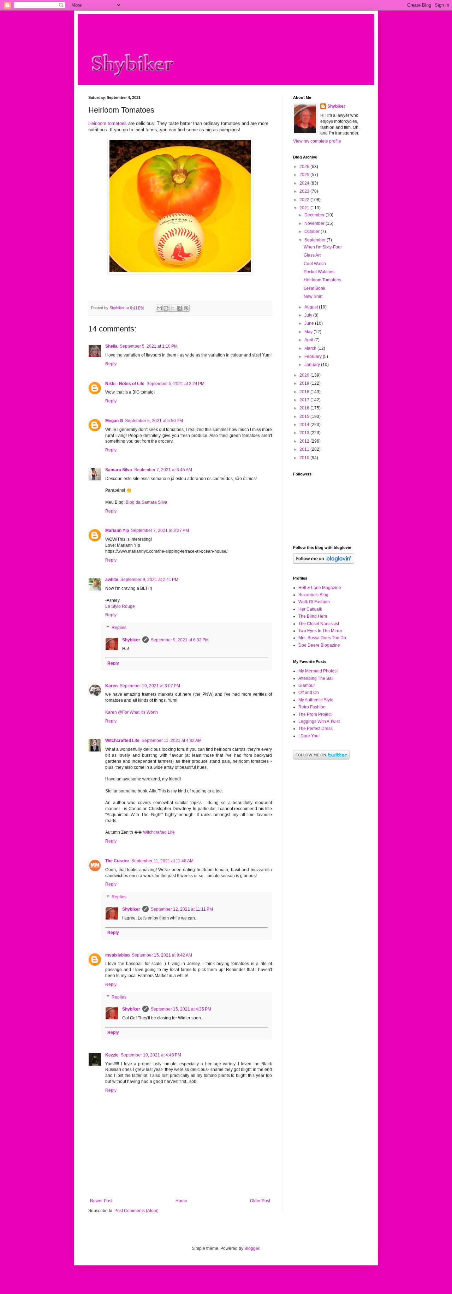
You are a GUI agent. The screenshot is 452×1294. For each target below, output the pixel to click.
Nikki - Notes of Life (124, 383)
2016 (304, 408)
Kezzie (112, 1055)
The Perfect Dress (315, 728)
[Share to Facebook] (179, 308)
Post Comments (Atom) (136, 1210)
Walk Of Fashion (314, 601)
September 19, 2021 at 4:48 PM (151, 1055)
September (315, 240)
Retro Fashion (312, 707)
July (308, 315)
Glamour (306, 685)
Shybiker (131, 639)
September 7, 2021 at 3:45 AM (163, 469)
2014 (304, 424)
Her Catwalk (310, 609)
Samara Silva (118, 469)
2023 (304, 191)
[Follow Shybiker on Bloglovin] (323, 562)
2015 (304, 416)
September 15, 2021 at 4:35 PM (181, 1009)
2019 (304, 383)
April (309, 339)
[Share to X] (172, 308)
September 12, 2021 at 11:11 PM (182, 909)
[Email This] (159, 308)
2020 (304, 375)
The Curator (117, 860)
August (311, 307)
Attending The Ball (316, 678)
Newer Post (101, 1200)
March (310, 348)
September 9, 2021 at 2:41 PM (149, 579)
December (315, 214)
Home (181, 1200)
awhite (111, 579)
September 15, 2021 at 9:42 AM (162, 955)
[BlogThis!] (166, 308)
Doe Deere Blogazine (319, 645)
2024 (304, 183)
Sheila (111, 346)
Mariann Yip (117, 530)
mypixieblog (117, 955)
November (315, 223)
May (309, 331)
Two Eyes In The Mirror (320, 630)
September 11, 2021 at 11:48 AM (162, 860)
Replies (119, 627)
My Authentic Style (315, 699)
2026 (304, 166)
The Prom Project (315, 714)
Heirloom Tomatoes (322, 279)
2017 (304, 399)
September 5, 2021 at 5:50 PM (154, 420)
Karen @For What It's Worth (131, 712)
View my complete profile (317, 141)
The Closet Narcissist (318, 623)
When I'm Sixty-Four (323, 247)
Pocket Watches (319, 271)
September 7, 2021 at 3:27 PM (160, 530)
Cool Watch (315, 263)
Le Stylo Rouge (120, 606)
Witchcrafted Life (122, 740)
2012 (304, 441)
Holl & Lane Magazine (319, 587)
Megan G (114, 420)
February (313, 356)
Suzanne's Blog (313, 594)
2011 (304, 449)
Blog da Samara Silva (146, 502)
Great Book (314, 288)
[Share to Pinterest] (186, 308)
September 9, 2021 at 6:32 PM (180, 639)
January (312, 364)
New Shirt (313, 296)
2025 (304, 174)
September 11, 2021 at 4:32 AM (172, 740)
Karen (111, 685)
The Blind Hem (312, 616)
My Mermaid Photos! (318, 671)
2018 (304, 391)
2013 (304, 432)
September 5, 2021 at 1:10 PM (149, 346)
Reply (111, 363)
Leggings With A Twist (319, 721)
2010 (304, 457)
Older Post (260, 1200)
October (312, 231)
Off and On (308, 692)
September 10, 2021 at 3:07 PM (150, 685)
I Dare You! (309, 735)
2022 (304, 199)
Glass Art (312, 255)
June (309, 323)
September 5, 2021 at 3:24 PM (175, 383)
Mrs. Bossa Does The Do (322, 637)
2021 (304, 207)
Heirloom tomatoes (107, 123)
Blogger (251, 1248)
